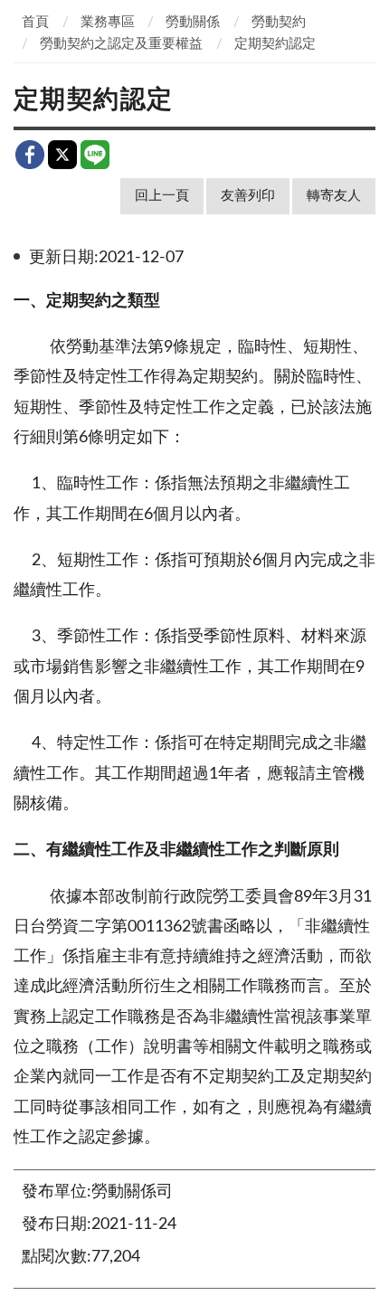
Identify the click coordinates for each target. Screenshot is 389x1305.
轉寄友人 (334, 196)
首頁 (35, 22)
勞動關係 (193, 22)
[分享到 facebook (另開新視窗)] (29, 154)
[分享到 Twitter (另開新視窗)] (62, 154)
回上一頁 (162, 196)
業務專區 (108, 22)
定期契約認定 (275, 44)
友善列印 (248, 196)
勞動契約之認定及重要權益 (121, 44)
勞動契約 (278, 22)
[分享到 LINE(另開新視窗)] (95, 154)
